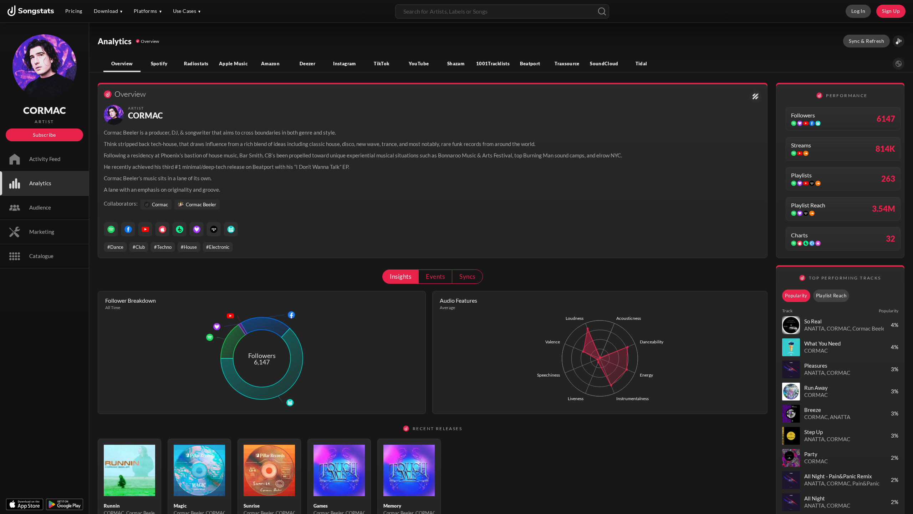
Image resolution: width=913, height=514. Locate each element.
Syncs (467, 276)
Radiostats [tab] (196, 63)
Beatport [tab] (530, 63)
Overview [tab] (122, 63)
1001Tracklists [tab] (493, 63)
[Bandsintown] (231, 229)
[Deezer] (196, 229)
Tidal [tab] (641, 63)
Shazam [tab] (455, 63)
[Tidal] (213, 229)
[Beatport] (179, 229)
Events (435, 276)
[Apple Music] (162, 229)
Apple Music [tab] (233, 63)
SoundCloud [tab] (604, 63)
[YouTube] (145, 229)
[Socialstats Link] (755, 96)
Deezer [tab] (307, 63)
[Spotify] (111, 229)
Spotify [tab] (159, 63)
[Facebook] (128, 229)
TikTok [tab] (381, 63)
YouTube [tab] (419, 63)
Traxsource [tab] (567, 63)
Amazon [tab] (270, 63)
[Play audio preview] (791, 325)
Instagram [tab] (344, 63)
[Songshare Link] (898, 41)
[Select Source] (898, 64)
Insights (400, 276)
